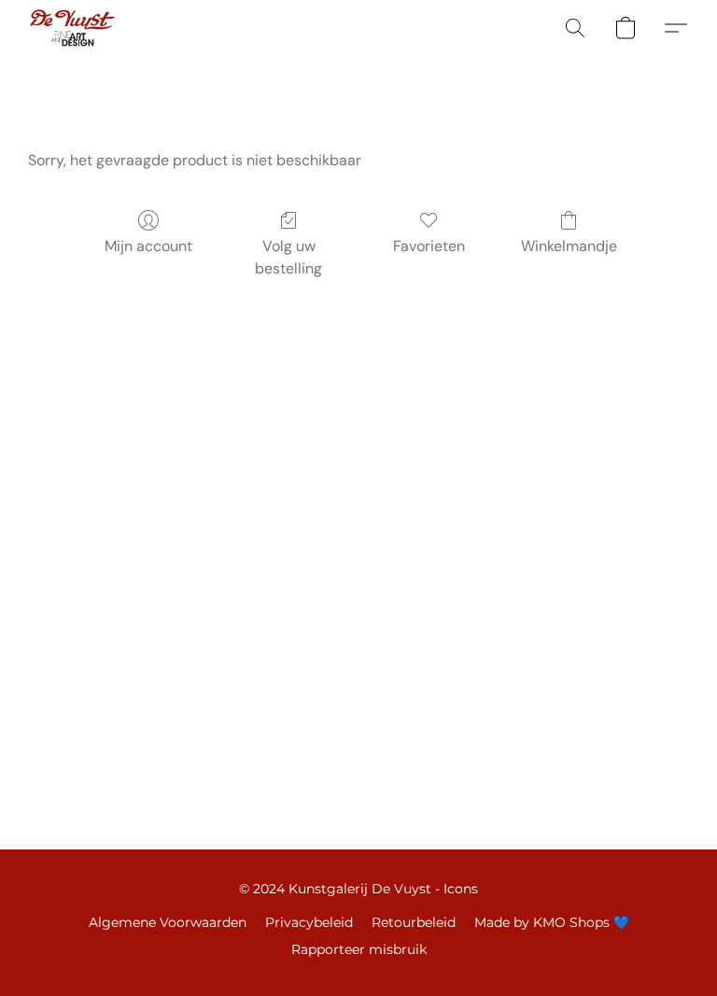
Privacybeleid (309, 922)
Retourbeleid (414, 922)
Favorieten (429, 246)
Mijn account (148, 246)
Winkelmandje (569, 246)
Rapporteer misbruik (359, 949)
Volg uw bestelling (288, 257)
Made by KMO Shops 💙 (551, 922)
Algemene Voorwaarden (167, 922)
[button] (72, 28)
